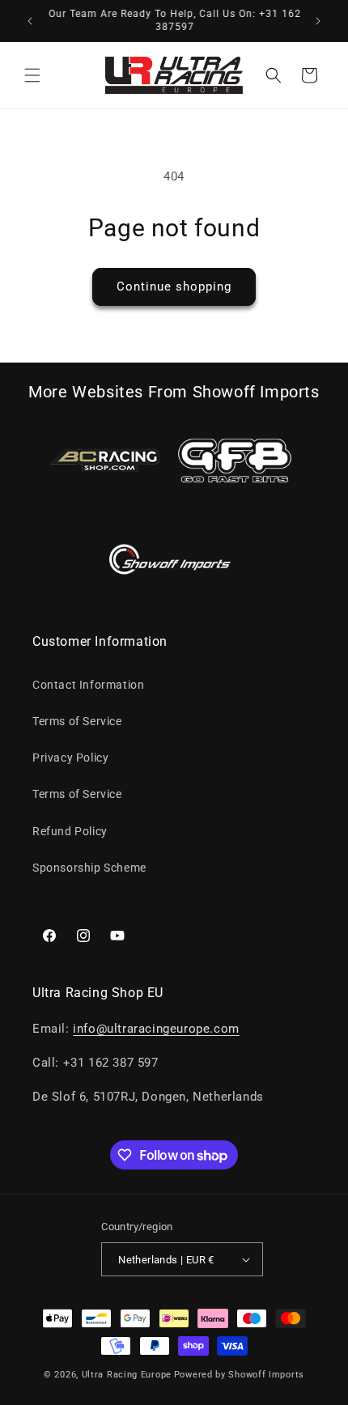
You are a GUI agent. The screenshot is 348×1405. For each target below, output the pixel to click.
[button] (32, 75)
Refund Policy (70, 831)
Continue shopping (174, 286)
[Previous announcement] (30, 21)
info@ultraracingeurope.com (156, 1028)
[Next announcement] (318, 21)
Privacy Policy (70, 757)
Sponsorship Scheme (89, 867)
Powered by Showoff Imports (239, 1374)
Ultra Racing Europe (127, 1374)
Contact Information (88, 684)
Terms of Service (77, 721)
